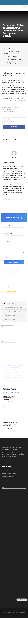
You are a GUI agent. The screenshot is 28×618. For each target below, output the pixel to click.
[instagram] (8, 2)
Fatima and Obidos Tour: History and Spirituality (9, 398)
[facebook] (6, 2)
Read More (14, 126)
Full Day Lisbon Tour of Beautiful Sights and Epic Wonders (10, 424)
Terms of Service (17, 256)
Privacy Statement (11, 258)
